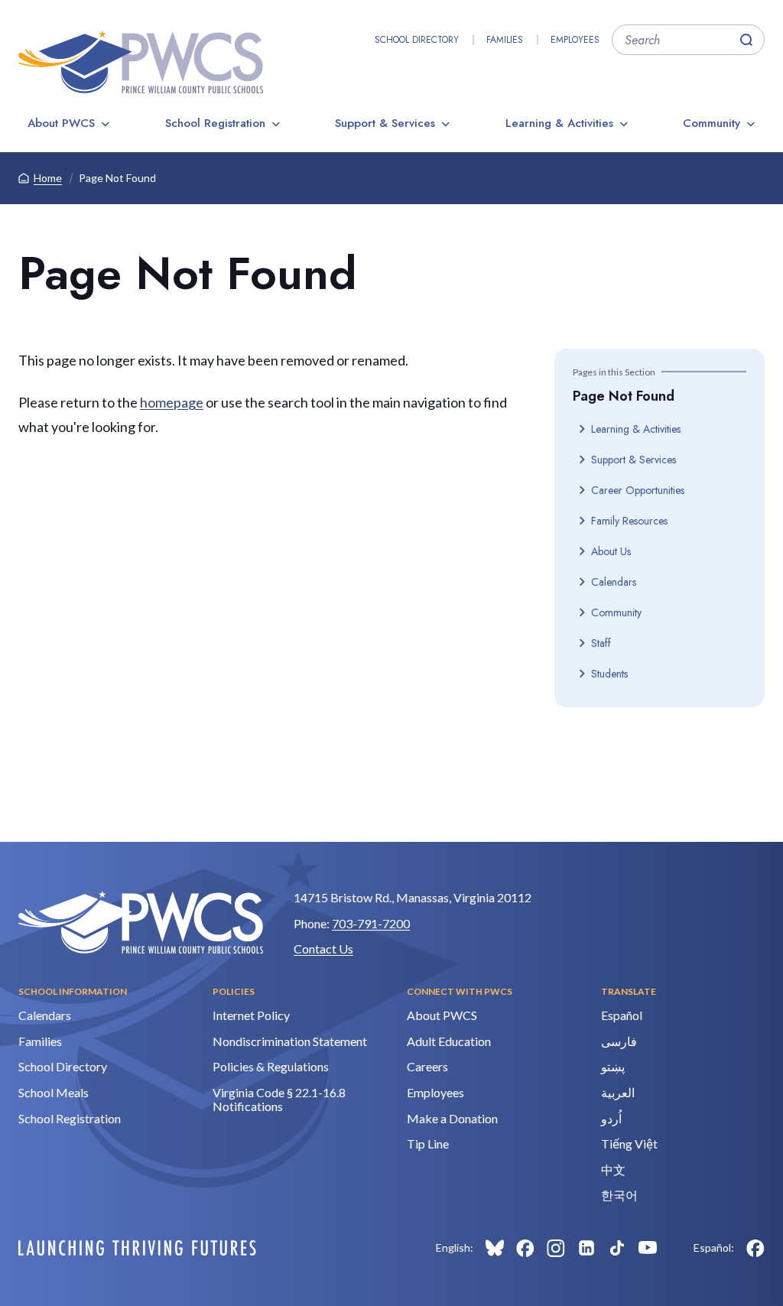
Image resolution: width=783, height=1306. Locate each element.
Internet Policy (251, 1015)
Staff (601, 643)
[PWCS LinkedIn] (586, 1248)
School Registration (215, 123)
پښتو (613, 1066)
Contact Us (323, 948)
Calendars (613, 582)
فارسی (619, 1041)
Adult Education (449, 1041)
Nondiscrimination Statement (290, 1041)
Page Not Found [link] (117, 177)
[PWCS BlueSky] (495, 1248)
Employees (575, 40)
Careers (427, 1066)
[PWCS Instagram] (556, 1248)
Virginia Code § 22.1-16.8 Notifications (279, 1099)
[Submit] (746, 40)
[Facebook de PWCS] (755, 1248)
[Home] (140, 62)
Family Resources (629, 520)
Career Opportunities (637, 490)
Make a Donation (452, 1118)
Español (621, 1015)
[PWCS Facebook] (525, 1248)
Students (609, 673)
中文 (613, 1169)
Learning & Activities (559, 123)
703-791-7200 (371, 923)
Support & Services (385, 123)
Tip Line (428, 1143)
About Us (611, 551)
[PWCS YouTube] (647, 1248)
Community (711, 123)
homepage (171, 402)
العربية (618, 1092)
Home (48, 177)
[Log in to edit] (137, 1248)
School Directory (417, 40)
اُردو (611, 1118)
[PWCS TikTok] (617, 1248)
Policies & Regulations (271, 1066)
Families (504, 40)
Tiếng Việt (629, 1143)
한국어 (619, 1194)
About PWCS (61, 123)
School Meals (53, 1092)
